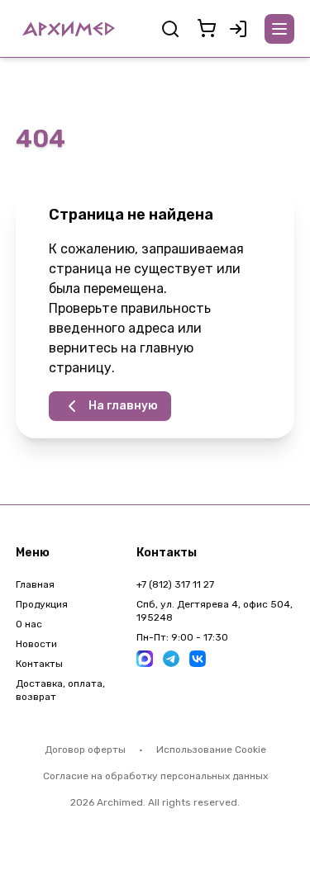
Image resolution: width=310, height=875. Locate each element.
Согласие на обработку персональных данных (155, 776)
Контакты (39, 663)
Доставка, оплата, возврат (60, 690)
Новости (36, 644)
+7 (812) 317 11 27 (175, 584)
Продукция (42, 604)
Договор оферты (85, 749)
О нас (29, 624)
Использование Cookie (211, 749)
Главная (35, 584)
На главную (123, 406)
